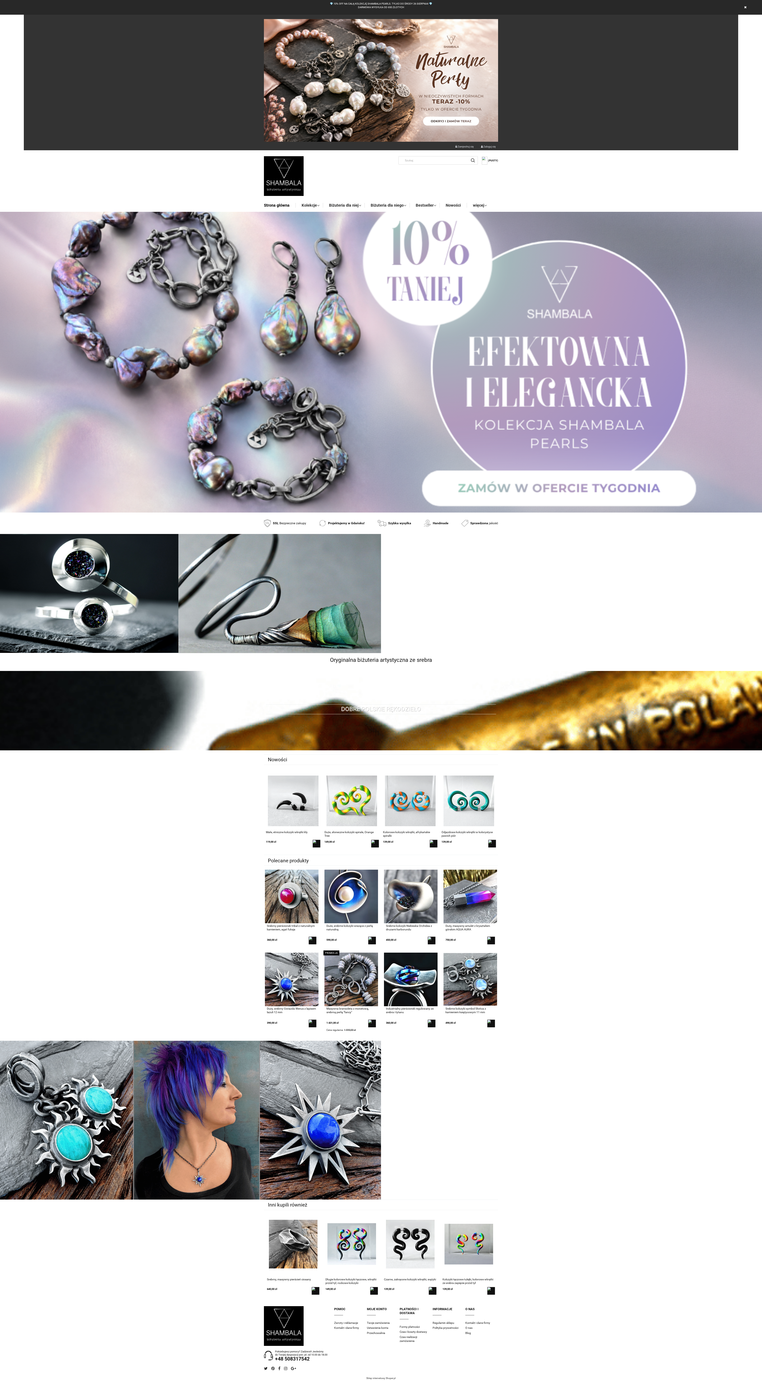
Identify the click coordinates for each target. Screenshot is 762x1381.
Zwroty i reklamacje (346, 1322)
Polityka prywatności (445, 1327)
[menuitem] (279, 205)
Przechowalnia (376, 1333)
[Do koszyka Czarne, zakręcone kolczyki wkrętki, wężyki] (433, 1291)
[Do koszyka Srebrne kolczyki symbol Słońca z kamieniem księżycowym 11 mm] (491, 1023)
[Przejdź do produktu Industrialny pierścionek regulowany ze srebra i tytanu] (411, 979)
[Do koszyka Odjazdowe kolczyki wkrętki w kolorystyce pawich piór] (375, 844)
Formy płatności (410, 1326)
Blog (468, 1333)
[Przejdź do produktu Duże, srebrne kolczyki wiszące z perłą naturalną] (351, 896)
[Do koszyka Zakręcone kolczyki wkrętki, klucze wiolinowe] (492, 844)
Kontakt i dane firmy (346, 1327)
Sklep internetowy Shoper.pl (381, 1378)
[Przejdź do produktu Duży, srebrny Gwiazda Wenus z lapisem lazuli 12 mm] (291, 979)
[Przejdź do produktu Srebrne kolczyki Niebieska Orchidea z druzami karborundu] (411, 896)
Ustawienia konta (377, 1327)
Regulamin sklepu (443, 1322)
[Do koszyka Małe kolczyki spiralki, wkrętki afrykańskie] (434, 844)
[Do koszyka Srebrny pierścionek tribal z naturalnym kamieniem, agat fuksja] (313, 940)
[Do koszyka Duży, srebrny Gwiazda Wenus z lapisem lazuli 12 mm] (313, 1023)
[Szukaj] (473, 160)
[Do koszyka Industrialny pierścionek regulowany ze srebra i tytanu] (432, 1023)
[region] (381, 362)
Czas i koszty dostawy (413, 1331)
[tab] (376, 509)
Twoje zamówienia (378, 1322)
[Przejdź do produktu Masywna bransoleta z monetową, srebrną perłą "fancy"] (351, 979)
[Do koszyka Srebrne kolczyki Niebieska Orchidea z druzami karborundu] (432, 940)
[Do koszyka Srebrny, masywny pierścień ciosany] (315, 1291)
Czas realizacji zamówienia (408, 1338)
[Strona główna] (284, 176)
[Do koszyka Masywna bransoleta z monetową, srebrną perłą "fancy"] (372, 1023)
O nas (468, 1327)
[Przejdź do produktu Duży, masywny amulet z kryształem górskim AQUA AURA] (470, 896)
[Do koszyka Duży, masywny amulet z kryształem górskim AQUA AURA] (491, 940)
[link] (381, 362)
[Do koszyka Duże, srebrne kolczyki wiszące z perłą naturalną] (372, 940)
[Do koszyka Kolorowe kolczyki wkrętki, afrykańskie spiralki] (316, 844)
